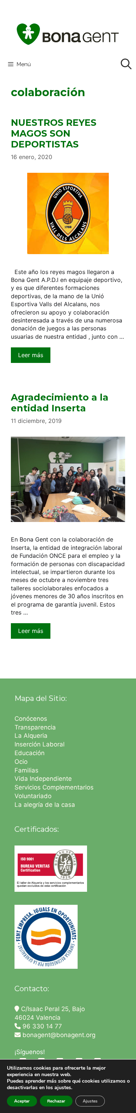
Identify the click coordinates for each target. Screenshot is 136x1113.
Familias (26, 770)
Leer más (30, 355)
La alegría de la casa (45, 804)
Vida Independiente (43, 778)
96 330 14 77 (41, 1026)
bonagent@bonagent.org (58, 1035)
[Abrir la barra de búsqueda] (126, 64)
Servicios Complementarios (54, 787)
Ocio (21, 761)
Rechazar (56, 1101)
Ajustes (90, 1101)
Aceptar (22, 1101)
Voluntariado (33, 796)
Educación (30, 753)
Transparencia (36, 727)
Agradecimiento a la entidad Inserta (59, 403)
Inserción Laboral (40, 744)
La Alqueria (32, 735)
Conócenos (31, 718)
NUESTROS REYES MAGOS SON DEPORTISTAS (53, 133)
